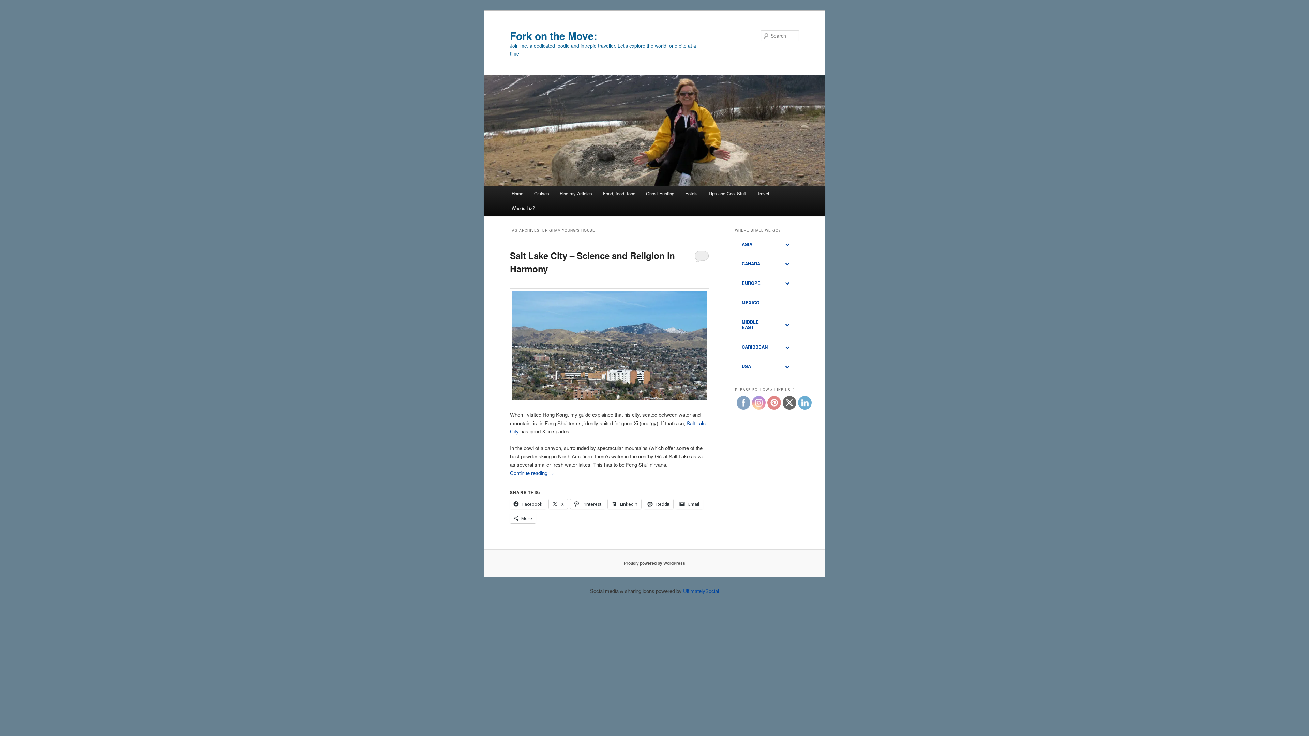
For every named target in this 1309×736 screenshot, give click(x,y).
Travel (763, 193)
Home (517, 193)
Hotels (691, 193)
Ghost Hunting (660, 193)
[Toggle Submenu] (787, 244)
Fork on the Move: (553, 35)
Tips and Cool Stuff (727, 193)
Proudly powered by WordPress (654, 563)
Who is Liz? (523, 208)
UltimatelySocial (701, 590)
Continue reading (532, 472)
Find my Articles (576, 193)
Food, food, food (619, 193)
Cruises (541, 193)
